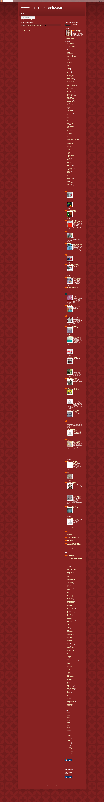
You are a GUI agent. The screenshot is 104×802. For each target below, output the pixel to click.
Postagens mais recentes (26, 28)
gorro (68, 114)
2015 (68, 720)
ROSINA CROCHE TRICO (72, 398)
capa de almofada (70, 74)
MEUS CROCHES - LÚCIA (72, 461)
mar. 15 (70, 750)
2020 (68, 714)
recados (68, 150)
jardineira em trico (70, 119)
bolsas (68, 65)
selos (68, 174)
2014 (68, 722)
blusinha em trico (70, 62)
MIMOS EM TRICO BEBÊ (72, 506)
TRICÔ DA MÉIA (70, 305)
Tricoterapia (69, 534)
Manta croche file (70, 126)
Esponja (68, 107)
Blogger (57, 785)
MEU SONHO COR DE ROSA (72, 287)
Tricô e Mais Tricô (70, 518)
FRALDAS (75, 411)
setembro (70, 737)
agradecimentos (70, 43)
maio (69, 743)
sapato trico (69, 169)
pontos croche (69, 145)
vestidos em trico (70, 185)
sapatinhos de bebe (70, 166)
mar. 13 (70, 753)
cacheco (68, 69)
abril (69, 745)
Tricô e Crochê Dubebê (71, 548)
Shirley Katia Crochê (71, 555)
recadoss (68, 152)
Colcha (68, 89)
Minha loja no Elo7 (76, 337)
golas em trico (69, 113)
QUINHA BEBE (70, 531)
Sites (67, 175)
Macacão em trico (70, 123)
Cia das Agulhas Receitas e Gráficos (74, 558)
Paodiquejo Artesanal (71, 482)
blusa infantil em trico (71, 56)
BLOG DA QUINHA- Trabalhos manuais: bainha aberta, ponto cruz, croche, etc (74, 544)
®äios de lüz (69, 316)
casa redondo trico (70, 81)
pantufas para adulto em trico (72, 139)
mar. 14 (70, 751)
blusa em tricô (69, 53)
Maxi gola (68, 130)
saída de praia (69, 162)
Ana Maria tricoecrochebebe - (73, 347)
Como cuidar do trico (70, 98)
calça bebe (69, 72)
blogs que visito (70, 50)
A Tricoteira (69, 231)
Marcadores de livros (71, 129)
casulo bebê (69, 88)
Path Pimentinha (70, 494)
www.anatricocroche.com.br (45, 7)
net (67, 137)
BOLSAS (74, 379)
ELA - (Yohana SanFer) (71, 422)
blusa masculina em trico (71, 58)
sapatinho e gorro (70, 163)
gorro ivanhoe (69, 116)
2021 (68, 712)
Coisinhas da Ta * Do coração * (73, 357)
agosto (69, 738)
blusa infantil (69, 55)
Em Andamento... (76, 519)
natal (67, 136)
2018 (68, 717)
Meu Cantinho (69, 421)
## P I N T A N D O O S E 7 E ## (73, 410)
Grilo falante (75, 232)
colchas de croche (70, 92)
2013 (68, 724)
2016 (68, 718)
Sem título (70, 754)
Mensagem (69, 133)
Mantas (68, 127)
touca (68, 181)
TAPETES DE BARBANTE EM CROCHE (76, 400)
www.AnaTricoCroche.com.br (73, 254)
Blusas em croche (70, 60)
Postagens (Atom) (27, 30)
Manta (68, 124)
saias (68, 161)
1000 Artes (69, 243)
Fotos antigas (69, 110)
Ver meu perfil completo (69, 38)
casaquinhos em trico (71, 87)
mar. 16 (70, 748)
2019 (68, 715)
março (69, 747)
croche (68, 103)
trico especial (69, 182)
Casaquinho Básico (76, 327)
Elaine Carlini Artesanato (72, 191)
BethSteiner (69, 368)
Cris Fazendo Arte (70, 336)
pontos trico (69, 146)
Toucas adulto (75, 192)
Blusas (68, 59)
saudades (68, 171)
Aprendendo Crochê (71, 451)
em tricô (68, 105)
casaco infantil (69, 84)
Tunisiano (68, 184)
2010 (68, 729)
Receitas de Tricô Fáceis (72, 220)
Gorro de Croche (76, 389)
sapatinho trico (69, 165)
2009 (68, 730)
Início (68, 766)
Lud (67, 120)
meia (67, 132)
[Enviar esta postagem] (45, 25)
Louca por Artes (70, 540)
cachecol (68, 71)
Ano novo (68, 45)
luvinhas (68, 121)
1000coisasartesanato (71, 472)
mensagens (69, 134)
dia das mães (69, 104)
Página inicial (46, 28)
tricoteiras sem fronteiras (72, 210)
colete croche (69, 94)
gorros (68, 117)
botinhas (68, 68)
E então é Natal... (76, 211)
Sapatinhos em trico (70, 168)
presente (68, 148)
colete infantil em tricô (71, 95)
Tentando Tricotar (70, 200)
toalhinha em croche (70, 179)
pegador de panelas (70, 140)
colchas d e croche (70, 91)
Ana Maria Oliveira (77, 30)
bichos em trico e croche (71, 47)
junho (69, 742)
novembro (70, 733)
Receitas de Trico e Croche (72, 264)
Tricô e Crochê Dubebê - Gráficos (73, 527)
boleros (68, 63)
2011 (68, 727)
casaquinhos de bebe (71, 85)
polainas (68, 142)
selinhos (68, 172)
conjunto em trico (70, 100)
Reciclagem (69, 158)
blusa (68, 52)
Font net (68, 288)
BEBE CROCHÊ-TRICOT (72, 388)
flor (67, 108)
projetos (68, 149)
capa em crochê (70, 75)
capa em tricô (69, 76)
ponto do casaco (70, 143)
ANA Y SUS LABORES (71, 429)
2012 (68, 725)
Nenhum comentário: (40, 25)
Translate (30, 19)
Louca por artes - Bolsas (72, 378)
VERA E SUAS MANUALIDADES (73, 294)
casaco (68, 82)
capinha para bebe (70, 79)
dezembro (70, 732)
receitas (68, 153)
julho (69, 740)
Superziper (69, 552)
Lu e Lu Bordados (70, 277)
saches (68, 159)
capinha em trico (70, 78)
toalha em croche (70, 178)
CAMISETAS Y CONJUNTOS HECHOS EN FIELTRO (77, 431)
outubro (69, 735)
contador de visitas (70, 101)
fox (67, 111)
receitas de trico (70, 156)
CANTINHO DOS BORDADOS (73, 537)
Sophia (68, 176)
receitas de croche (70, 155)
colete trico (69, 97)
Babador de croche (70, 46)
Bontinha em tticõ (70, 66)
